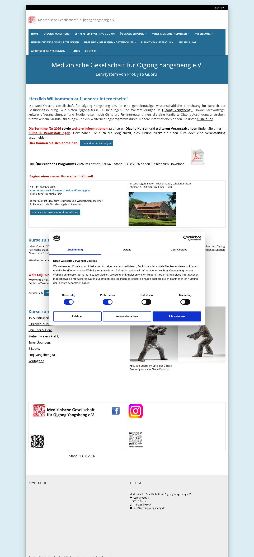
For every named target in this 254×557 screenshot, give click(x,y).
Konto (219, 7)
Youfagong (36, 361)
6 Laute (34, 348)
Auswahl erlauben (127, 316)
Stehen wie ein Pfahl (43, 336)
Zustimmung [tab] (75, 249)
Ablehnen (77, 316)
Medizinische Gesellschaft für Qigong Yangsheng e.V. (76, 20)
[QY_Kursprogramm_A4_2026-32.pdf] (197, 156)
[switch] (107, 302)
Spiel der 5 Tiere (40, 330)
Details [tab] (127, 249)
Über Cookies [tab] (179, 249)
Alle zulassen (177, 316)
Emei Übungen (39, 342)
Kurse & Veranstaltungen (96, 143)
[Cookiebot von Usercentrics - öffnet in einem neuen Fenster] (186, 238)
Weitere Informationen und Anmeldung (55, 212)
